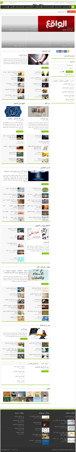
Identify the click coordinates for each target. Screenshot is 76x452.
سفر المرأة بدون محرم (36, 77)
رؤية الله (39, 317)
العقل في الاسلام (19, 6)
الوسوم (55, 80)
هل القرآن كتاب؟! (13, 293)
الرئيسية (73, 7)
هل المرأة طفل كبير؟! (12, 243)
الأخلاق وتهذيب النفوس (42, 226)
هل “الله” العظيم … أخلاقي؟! (9, 146)
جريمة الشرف (23, 55)
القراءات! (39, 305)
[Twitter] (13, 3)
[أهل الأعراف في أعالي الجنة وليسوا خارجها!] (71, 434)
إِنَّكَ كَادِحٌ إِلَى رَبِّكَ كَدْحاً (44, 141)
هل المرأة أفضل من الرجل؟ (11, 354)
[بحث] (1, 3)
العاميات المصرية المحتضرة (11, 343)
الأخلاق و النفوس (29, 6)
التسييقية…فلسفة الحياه (19, 366)
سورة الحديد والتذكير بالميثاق (35, 217)
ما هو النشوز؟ (38, 72)
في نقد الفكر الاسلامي (42, 367)
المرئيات (5, 6)
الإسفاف (46, 242)
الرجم (40, 95)
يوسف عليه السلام (37, 188)
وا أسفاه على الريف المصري (35, 343)
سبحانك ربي (38, 152)
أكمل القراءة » (45, 67)
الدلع (16, 236)
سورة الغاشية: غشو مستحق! (60, 426)
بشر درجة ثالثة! (45, 325)
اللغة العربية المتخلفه (19, 376)
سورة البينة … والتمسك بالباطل (34, 211)
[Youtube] (11, 3)
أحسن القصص (38, 6)
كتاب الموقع (62, 2)
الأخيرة (71, 80)
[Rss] (16, 3)
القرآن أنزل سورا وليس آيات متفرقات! (15, 171)
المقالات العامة (66, 6)
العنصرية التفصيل (67, 46)
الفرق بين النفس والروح (11, 288)
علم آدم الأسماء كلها (36, 288)
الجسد (15, 257)
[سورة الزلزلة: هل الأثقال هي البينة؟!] (71, 422)
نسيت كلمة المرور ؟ (68, 74)
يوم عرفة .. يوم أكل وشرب (11, 95)
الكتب (11, 6)
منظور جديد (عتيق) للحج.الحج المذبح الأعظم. (22, 30)
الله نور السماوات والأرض (35, 293)
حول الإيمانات (44, 118)
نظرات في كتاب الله (48, 6)
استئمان (39, 158)
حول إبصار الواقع (68, 30)
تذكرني (61, 71)
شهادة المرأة (14, 77)
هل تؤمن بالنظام (19, 46)
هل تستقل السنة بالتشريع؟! (11, 89)
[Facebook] (14, 3)
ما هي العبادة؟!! (37, 299)
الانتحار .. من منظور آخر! (11, 83)
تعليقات (61, 80)
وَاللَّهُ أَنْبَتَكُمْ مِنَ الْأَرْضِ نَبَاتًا (35, 416)
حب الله (57, 2)
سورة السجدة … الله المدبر (35, 440)
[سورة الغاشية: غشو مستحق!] (71, 428)
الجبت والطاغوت (13, 317)
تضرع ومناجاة (38, 135)
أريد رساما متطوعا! (62, 11)
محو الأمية (24, 329)
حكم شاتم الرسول (37, 83)
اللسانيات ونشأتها (20, 380)
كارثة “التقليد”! (38, 89)
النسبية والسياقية (12, 158)
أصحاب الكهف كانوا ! (36, 434)
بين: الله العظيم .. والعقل (15, 118)
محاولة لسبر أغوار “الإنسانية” (35, 354)
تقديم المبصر (20, 141)
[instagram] (10, 3)
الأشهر (66, 80)
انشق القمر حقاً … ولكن (11, 188)
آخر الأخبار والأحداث (33, 363)
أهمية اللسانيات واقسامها (19, 371)
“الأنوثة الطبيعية (12, 152)
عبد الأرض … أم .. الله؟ (11, 250)
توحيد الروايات (38, 428)
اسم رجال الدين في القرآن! (11, 299)
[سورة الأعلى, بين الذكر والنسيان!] (71, 440)
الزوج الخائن (38, 348)
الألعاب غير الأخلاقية (12, 228)
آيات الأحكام (57, 6)
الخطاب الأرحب (44, 46)
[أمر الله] (38, 4)
